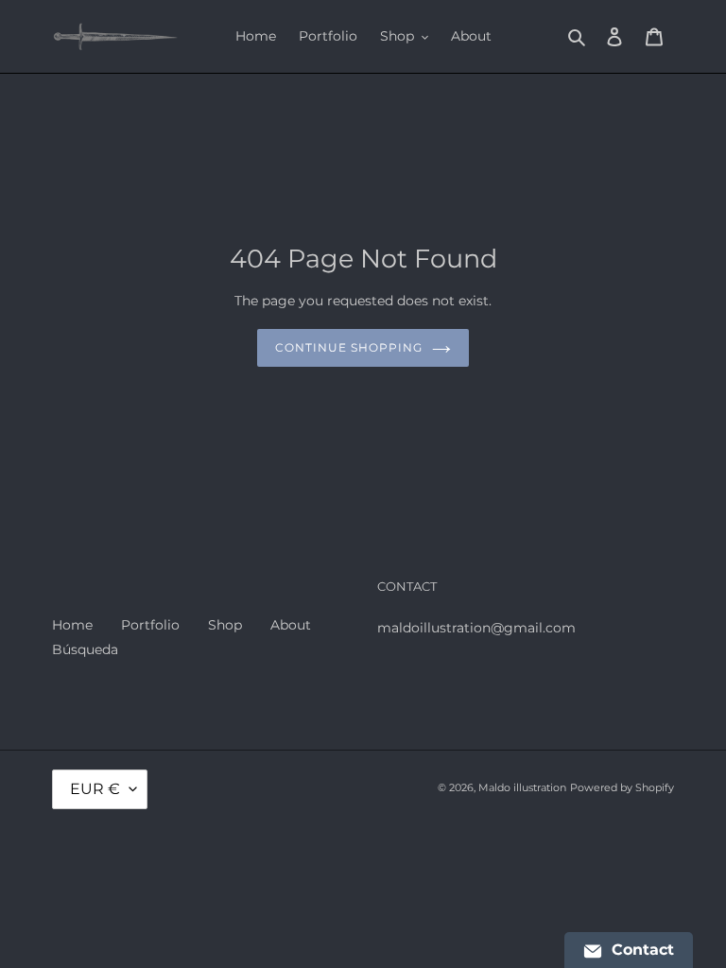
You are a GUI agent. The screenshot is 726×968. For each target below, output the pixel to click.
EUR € (95, 789)
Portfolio (150, 624)
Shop (225, 624)
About (290, 624)
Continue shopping (348, 347)
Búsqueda (85, 649)
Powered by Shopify (622, 787)
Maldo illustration (522, 787)
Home (72, 624)
